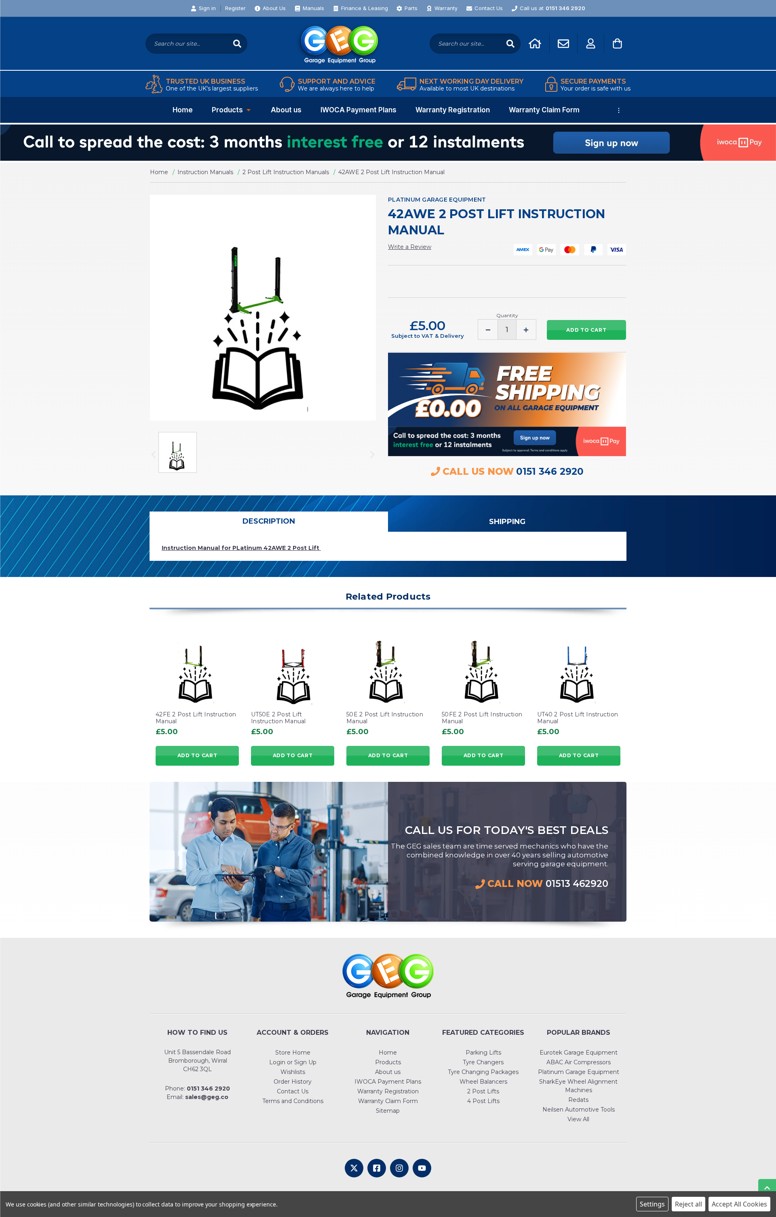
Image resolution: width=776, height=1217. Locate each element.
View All (578, 1119)
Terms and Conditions (292, 1101)
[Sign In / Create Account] (591, 43)
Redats (578, 1099)
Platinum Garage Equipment (578, 1072)
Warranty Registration (452, 110)
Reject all (688, 1204)
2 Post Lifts (483, 1091)
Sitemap (388, 1110)
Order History (293, 1081)
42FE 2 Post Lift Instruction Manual (196, 718)
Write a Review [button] (409, 247)
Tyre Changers (483, 1062)
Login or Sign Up (292, 1062)
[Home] (535, 43)
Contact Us (292, 1091)
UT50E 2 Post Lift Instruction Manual (278, 718)
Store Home (292, 1052)
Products (227, 110)
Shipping (507, 521)
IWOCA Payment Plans (358, 110)
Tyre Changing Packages (483, 1072)
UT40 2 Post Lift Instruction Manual (577, 718)
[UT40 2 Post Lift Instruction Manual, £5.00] (578, 665)
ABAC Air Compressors (578, 1062)
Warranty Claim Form (544, 110)
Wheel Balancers (483, 1081)
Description (268, 521)
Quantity (507, 315)
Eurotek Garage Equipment (579, 1052)
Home (183, 110)
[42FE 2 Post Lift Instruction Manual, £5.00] (197, 665)
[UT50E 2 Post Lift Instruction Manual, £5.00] (292, 665)
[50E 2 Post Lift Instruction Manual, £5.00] (388, 665)
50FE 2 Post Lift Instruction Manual (482, 718)
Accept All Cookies (739, 1204)
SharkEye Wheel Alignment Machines (578, 1086)
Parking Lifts (483, 1052)
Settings (652, 1204)
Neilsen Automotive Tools (578, 1109)
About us (286, 110)
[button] (388, 142)
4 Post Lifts (483, 1101)
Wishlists (292, 1072)
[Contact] (563, 44)
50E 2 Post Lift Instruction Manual (384, 718)
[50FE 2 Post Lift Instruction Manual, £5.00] (483, 665)
